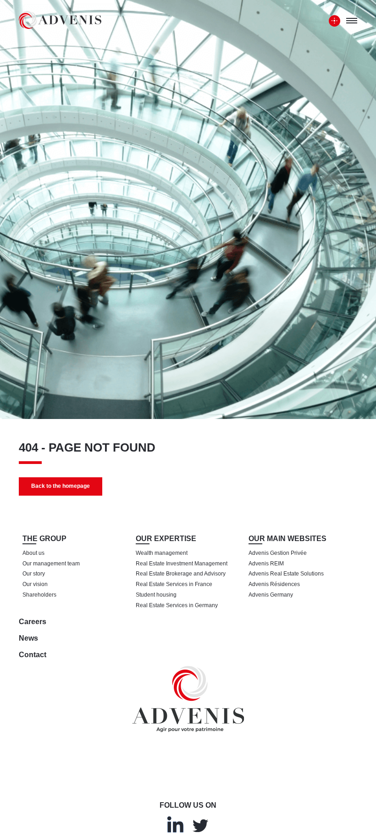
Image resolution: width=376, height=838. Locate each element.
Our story (33, 573)
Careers (32, 622)
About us (33, 553)
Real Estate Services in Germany (177, 605)
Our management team (51, 563)
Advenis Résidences (274, 584)
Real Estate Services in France (174, 584)
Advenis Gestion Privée (278, 553)
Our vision (35, 584)
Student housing (156, 595)
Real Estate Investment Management (181, 563)
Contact (32, 655)
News (28, 638)
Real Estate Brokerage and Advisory (181, 573)
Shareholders (39, 595)
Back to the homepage (60, 486)
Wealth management (162, 553)
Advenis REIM (266, 563)
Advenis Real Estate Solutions (286, 573)
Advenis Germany (271, 595)
